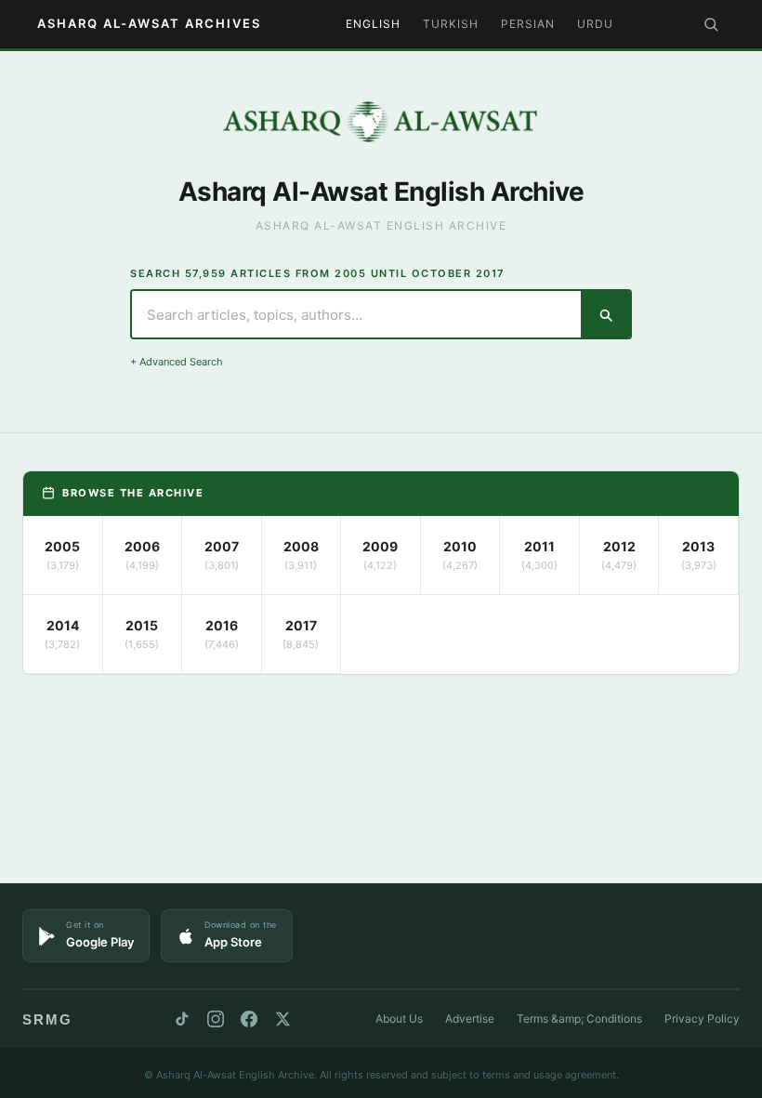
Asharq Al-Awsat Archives (149, 23)
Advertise (469, 1018)
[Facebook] (249, 1019)
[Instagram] (215, 1019)
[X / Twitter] (282, 1019)
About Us (399, 1018)
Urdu (595, 24)
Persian (528, 24)
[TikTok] (182, 1019)
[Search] (711, 24)
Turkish (451, 24)
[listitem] (63, 555)
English (373, 24)
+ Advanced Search (176, 361)
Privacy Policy (702, 1018)
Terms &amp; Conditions (579, 1018)
